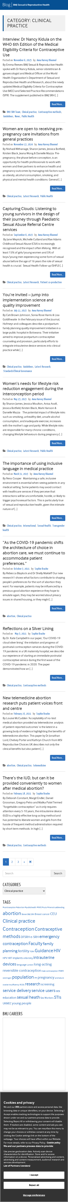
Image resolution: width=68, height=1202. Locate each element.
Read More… (57, 104)
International (29, 525)
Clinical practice (29, 112)
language (21, 964)
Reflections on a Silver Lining (28, 628)
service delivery (17, 990)
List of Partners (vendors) (17, 1166)
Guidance (44, 950)
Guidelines (8, 116)
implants (18, 958)
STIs (57, 997)
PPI (35, 978)
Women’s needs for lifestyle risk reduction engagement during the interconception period (33, 389)
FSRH (32, 951)
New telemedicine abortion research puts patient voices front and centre (33, 703)
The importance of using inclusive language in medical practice (32, 466)
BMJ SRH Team (13, 112)
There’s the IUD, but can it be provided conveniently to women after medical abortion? (32, 783)
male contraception (50, 971)
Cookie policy (53, 1142)
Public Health (28, 116)
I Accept (34, 1175)
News (17, 116)
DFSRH (25, 937)
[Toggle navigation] (60, 5)
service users (43, 990)
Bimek (24, 914)
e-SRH (34, 937)
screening (47, 984)
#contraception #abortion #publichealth (19, 907)
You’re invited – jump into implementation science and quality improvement (28, 300)
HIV (57, 950)
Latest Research (31, 196)
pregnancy (46, 977)
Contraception (18, 929)
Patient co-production (51, 282)
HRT (10, 958)
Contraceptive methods (49, 112)
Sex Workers (46, 998)
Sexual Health (44, 525)
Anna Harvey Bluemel (46, 60)
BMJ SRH (30, 914)
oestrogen (7, 978)
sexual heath (28, 997)
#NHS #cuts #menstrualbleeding (50, 907)
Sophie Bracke (41, 568)
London (30, 965)
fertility (23, 951)
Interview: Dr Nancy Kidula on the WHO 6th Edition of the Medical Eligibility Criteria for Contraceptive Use (33, 47)
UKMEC (7, 1003)
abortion (11, 616)
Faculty (35, 943)
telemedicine (39, 765)
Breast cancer (42, 914)
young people (21, 1003)
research (32, 983)
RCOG (22, 985)
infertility (28, 958)
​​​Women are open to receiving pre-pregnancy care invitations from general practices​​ (33, 134)
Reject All (34, 1185)
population (23, 977)
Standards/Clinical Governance (17, 371)
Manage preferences (34, 1195)
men (61, 970)
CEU (53, 914)
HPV (5, 958)
